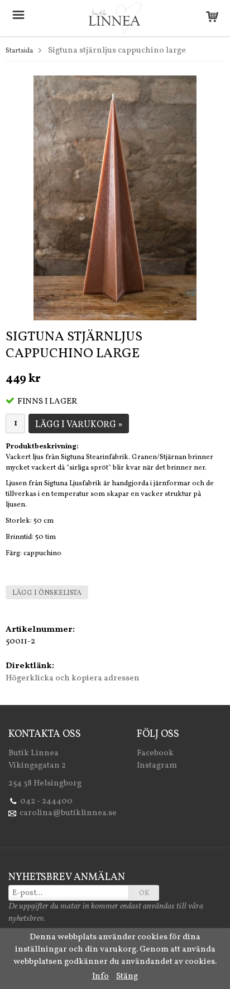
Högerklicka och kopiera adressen (73, 678)
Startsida (19, 51)
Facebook (155, 753)
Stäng (127, 976)
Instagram (157, 766)
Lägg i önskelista (47, 593)
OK (144, 893)
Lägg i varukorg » (78, 425)
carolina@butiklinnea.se (68, 813)
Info (100, 976)
